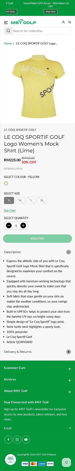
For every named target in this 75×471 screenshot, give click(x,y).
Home (8, 43)
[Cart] (68, 22)
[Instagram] (17, 439)
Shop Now (39, 11)
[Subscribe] (69, 428)
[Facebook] (8, 439)
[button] (6, 23)
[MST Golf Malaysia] (23, 22)
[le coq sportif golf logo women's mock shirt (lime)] (37, 86)
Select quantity (16, 218)
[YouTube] (26, 439)
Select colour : (21, 177)
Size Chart (10, 210)
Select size (12, 193)
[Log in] (62, 22)
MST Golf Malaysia (46, 454)
